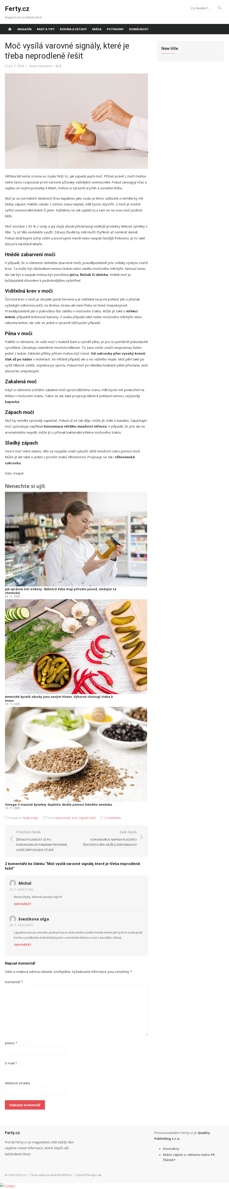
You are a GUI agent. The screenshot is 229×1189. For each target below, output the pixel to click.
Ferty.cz (17, 9)
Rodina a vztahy (73, 29)
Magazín (24, 29)
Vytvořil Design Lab (89, 1175)
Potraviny (115, 29)
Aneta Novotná (40, 66)
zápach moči (87, 818)
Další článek (110, 838)
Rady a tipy (46, 29)
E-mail (11, 1063)
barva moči (62, 818)
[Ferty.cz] (10, 29)
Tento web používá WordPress (51, 1175)
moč (74, 818)
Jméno (11, 1043)
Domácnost (139, 29)
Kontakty (171, 1148)
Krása (97, 29)
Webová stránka (17, 1083)
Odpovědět (22, 904)
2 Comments (112, 818)
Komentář (14, 982)
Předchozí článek (42, 841)
